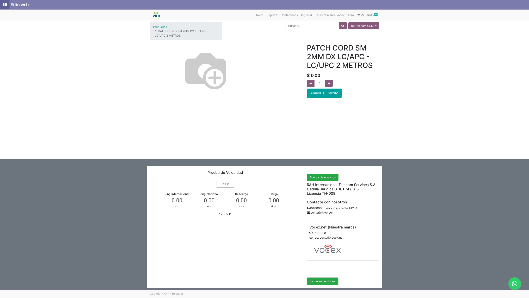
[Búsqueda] (343, 25)
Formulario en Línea (323, 281)
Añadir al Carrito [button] (324, 93)
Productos (160, 27)
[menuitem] (260, 15)
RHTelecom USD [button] (362, 26)
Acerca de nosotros (323, 177)
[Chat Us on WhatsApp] (514, 283)
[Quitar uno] (311, 83)
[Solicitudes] (5, 5)
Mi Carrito (368, 15)
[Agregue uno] (329, 83)
